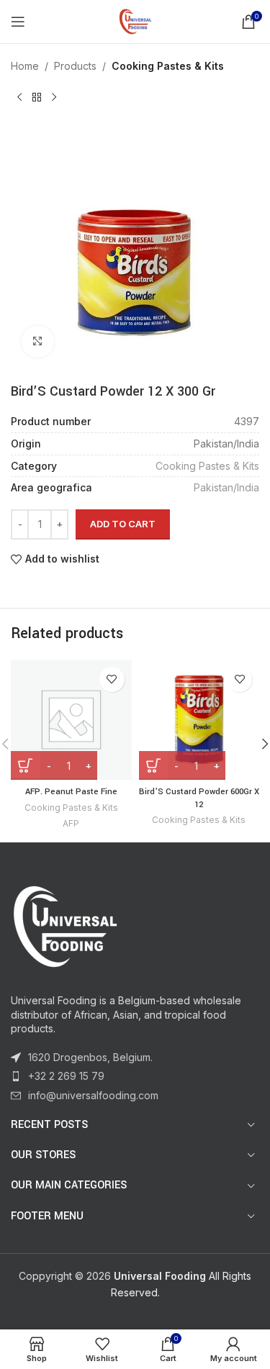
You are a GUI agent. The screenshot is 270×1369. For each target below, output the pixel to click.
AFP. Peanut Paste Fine (71, 792)
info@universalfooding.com (93, 1095)
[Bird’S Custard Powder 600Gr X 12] (199, 720)
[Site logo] (135, 20)
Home (25, 66)
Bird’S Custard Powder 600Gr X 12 (199, 798)
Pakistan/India (226, 487)
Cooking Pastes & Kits (168, 66)
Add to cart (123, 523)
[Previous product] (19, 97)
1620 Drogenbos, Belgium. (90, 1057)
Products (75, 66)
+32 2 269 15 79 (66, 1076)
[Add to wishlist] (112, 679)
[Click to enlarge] (38, 342)
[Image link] (65, 924)
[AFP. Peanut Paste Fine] (71, 720)
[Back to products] (36, 97)
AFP (71, 823)
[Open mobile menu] (18, 21)
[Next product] (54, 97)
